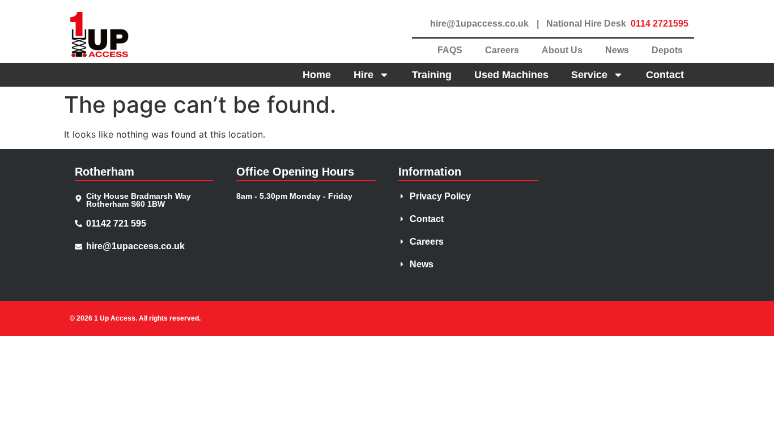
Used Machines (511, 74)
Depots (667, 50)
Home (317, 74)
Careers (502, 50)
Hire (363, 74)
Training (432, 74)
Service (589, 74)
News (617, 50)
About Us (562, 50)
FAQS (449, 50)
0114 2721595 (659, 23)
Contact (665, 74)
